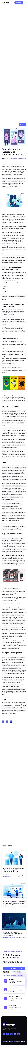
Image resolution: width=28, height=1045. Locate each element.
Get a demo (18, 2)
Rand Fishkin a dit (9, 317)
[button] (25, 3)
